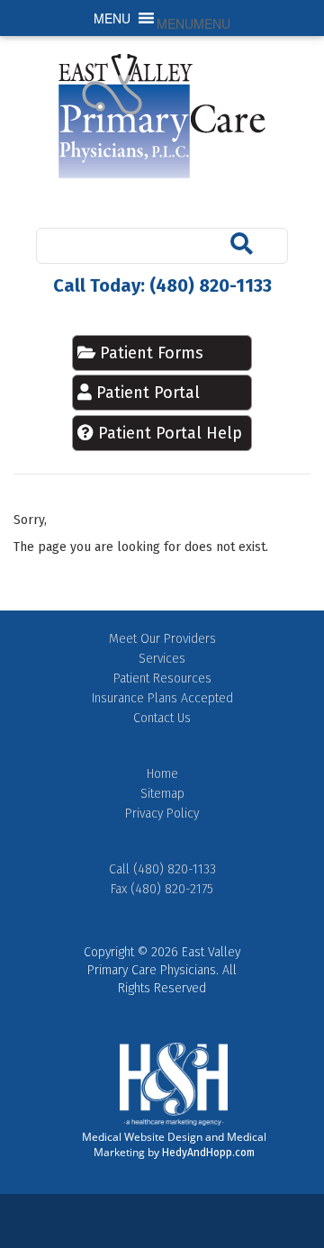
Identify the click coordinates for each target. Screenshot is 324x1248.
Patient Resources (162, 678)
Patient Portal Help (170, 433)
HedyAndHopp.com (208, 1152)
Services (162, 658)
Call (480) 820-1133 (162, 869)
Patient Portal (148, 392)
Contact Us (162, 718)
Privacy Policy (162, 813)
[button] (193, 23)
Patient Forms (149, 353)
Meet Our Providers (162, 639)
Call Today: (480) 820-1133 (162, 285)
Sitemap (162, 793)
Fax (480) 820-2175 (162, 889)
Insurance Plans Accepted (162, 698)
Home (162, 774)
